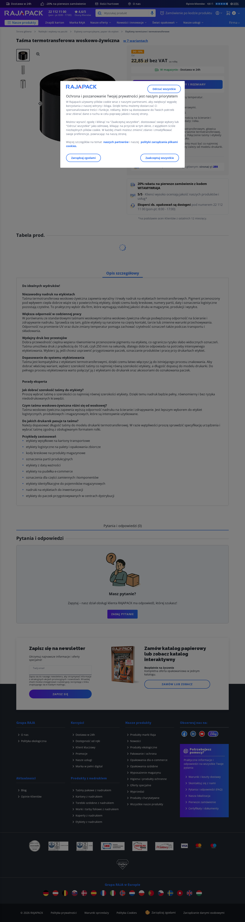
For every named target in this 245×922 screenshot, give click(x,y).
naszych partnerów (116, 142)
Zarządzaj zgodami (83, 158)
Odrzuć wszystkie (164, 89)
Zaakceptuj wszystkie (159, 158)
